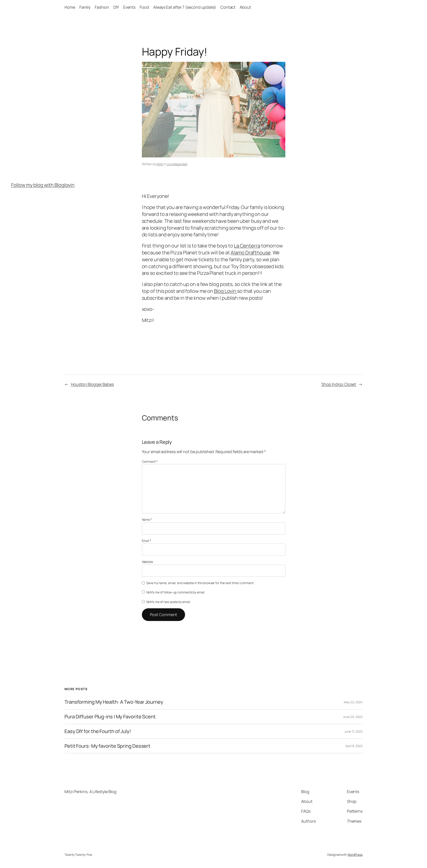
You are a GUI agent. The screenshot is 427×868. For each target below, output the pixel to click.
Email (146, 540)
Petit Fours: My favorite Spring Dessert (107, 746)
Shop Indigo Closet (338, 384)
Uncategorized (177, 164)
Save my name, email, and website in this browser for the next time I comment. (200, 583)
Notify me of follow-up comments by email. (175, 592)
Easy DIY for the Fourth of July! (97, 731)
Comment (150, 461)
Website (147, 562)
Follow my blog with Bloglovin (43, 185)
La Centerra (247, 245)
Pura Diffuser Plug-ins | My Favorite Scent (110, 716)
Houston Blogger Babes (92, 384)
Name (147, 519)
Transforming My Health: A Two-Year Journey (113, 702)
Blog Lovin (225, 291)
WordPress (355, 854)
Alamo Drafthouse (250, 252)
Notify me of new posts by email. (168, 602)
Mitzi (160, 164)
